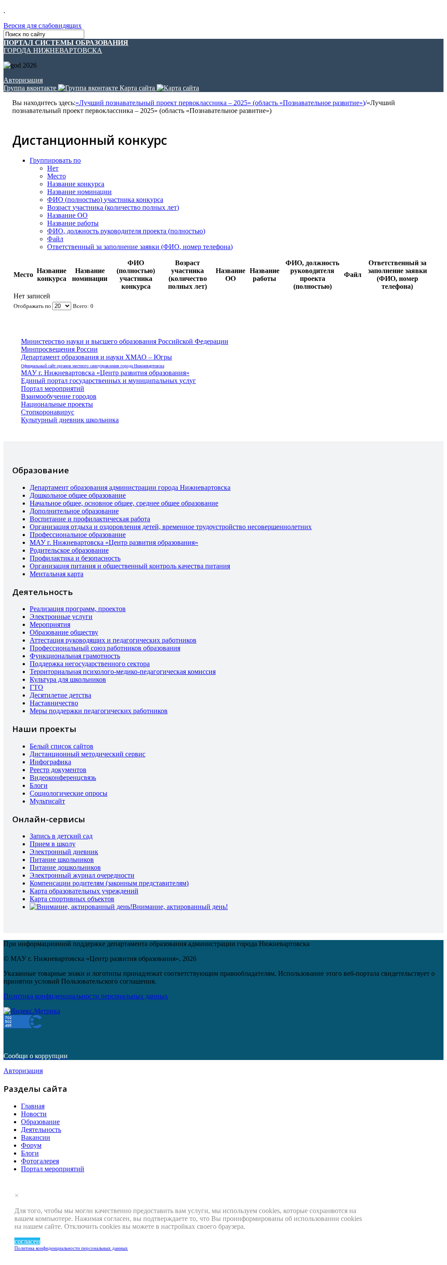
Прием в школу (53, 844)
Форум (31, 1145)
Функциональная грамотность (75, 656)
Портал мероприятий (52, 388)
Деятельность (41, 1129)
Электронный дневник (64, 851)
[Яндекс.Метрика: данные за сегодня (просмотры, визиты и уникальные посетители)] (31, 1011)
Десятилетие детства (60, 695)
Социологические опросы (68, 793)
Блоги (39, 785)
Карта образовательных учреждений (84, 891)
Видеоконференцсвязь (63, 777)
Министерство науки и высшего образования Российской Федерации (124, 341)
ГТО (36, 687)
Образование (40, 1121)
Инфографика (50, 762)
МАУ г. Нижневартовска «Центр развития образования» (105, 372)
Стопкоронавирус (47, 412)
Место (56, 176)
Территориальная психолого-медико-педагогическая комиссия (123, 671)
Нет (52, 168)
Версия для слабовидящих (42, 25)
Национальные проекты (57, 404)
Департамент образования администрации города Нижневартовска (130, 487)
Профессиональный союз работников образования (105, 648)
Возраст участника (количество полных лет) (113, 207)
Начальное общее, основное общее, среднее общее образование (124, 503)
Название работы (73, 223)
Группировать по (55, 160)
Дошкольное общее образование (78, 495)
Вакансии (35, 1137)
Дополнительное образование (74, 511)
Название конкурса (75, 184)
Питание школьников (62, 859)
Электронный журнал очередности (82, 875)
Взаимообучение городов (58, 396)
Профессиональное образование (78, 534)
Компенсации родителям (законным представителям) (109, 883)
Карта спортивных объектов (72, 899)
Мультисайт (47, 801)
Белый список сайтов (61, 746)
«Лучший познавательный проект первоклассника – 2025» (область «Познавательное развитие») (220, 102)
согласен (27, 1241)
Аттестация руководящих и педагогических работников (113, 640)
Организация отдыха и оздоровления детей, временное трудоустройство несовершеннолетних (171, 526)
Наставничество (54, 703)
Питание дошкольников (65, 867)
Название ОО (67, 215)
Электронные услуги (61, 616)
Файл (55, 239)
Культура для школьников (68, 679)
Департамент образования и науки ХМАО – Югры (96, 357)
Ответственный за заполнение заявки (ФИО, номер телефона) (140, 246)
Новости (34, 1114)
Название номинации (79, 191)
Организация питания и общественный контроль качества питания (130, 566)
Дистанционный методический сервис (87, 754)
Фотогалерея (40, 1161)
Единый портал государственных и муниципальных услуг (108, 380)
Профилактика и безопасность (75, 558)
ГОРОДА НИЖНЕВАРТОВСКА (65, 46)
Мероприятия (50, 624)
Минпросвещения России (59, 349)
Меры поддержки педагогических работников (99, 711)
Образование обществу (64, 632)
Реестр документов (58, 769)
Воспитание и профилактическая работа (90, 519)
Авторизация (23, 80)
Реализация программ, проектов (78, 608)
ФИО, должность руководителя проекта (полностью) (126, 231)
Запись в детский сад (61, 836)
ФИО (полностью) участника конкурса (105, 199)
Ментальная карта (56, 574)
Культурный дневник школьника (70, 420)
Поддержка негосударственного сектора (90, 663)
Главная (33, 1106)
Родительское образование (69, 550)
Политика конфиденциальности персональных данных (71, 1248)
